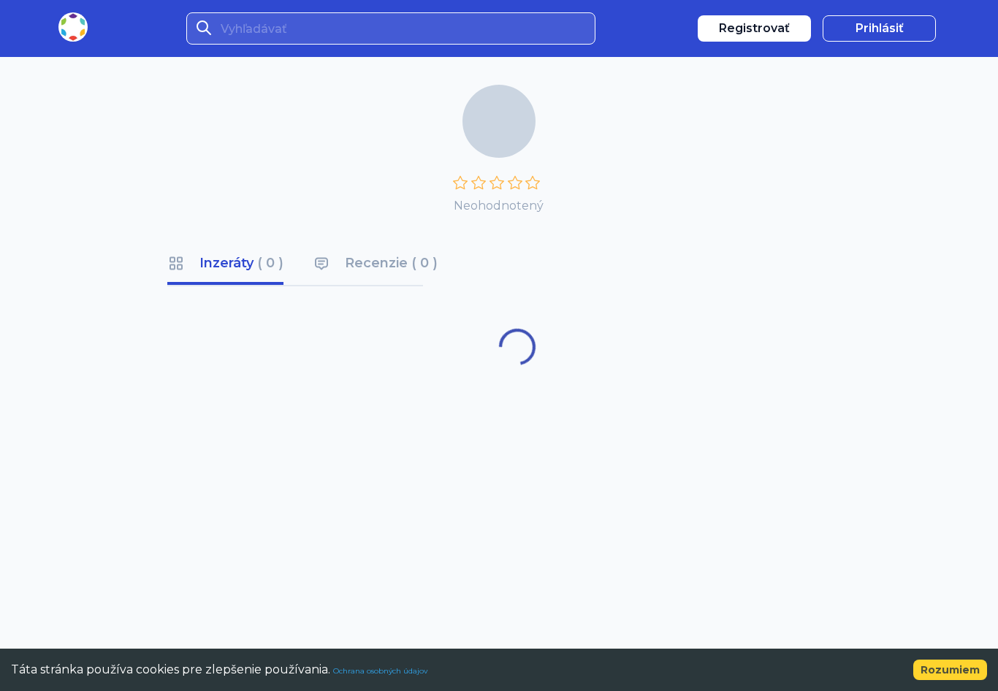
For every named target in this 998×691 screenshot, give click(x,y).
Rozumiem (950, 669)
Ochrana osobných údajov (380, 671)
